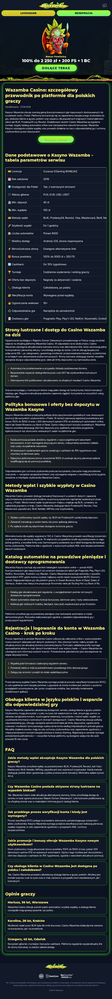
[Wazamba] (54, 5)
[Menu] (105, 5)
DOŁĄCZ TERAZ (56, 68)
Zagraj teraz (56, 139)
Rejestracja (84, 13)
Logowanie (28, 13)
